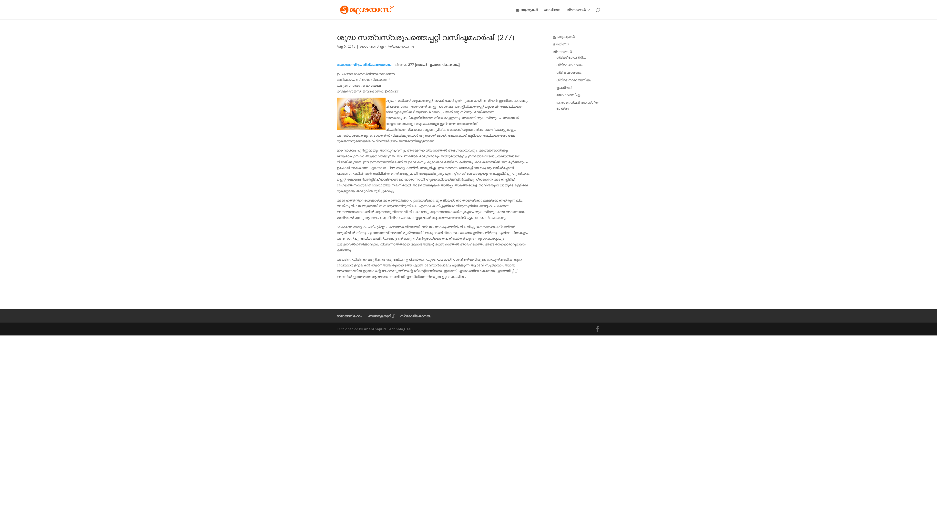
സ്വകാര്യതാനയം (415, 316)
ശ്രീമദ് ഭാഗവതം (569, 64)
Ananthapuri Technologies (387, 329)
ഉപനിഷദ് (563, 87)
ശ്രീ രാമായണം (568, 72)
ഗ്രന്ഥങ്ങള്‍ (576, 10)
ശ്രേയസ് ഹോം (349, 316)
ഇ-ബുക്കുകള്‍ (527, 10)
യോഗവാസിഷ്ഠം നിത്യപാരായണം (386, 46)
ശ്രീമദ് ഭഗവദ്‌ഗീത (571, 57)
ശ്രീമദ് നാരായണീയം (573, 80)
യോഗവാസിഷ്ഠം (568, 94)
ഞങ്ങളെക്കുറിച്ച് (381, 316)
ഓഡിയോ (552, 10)
